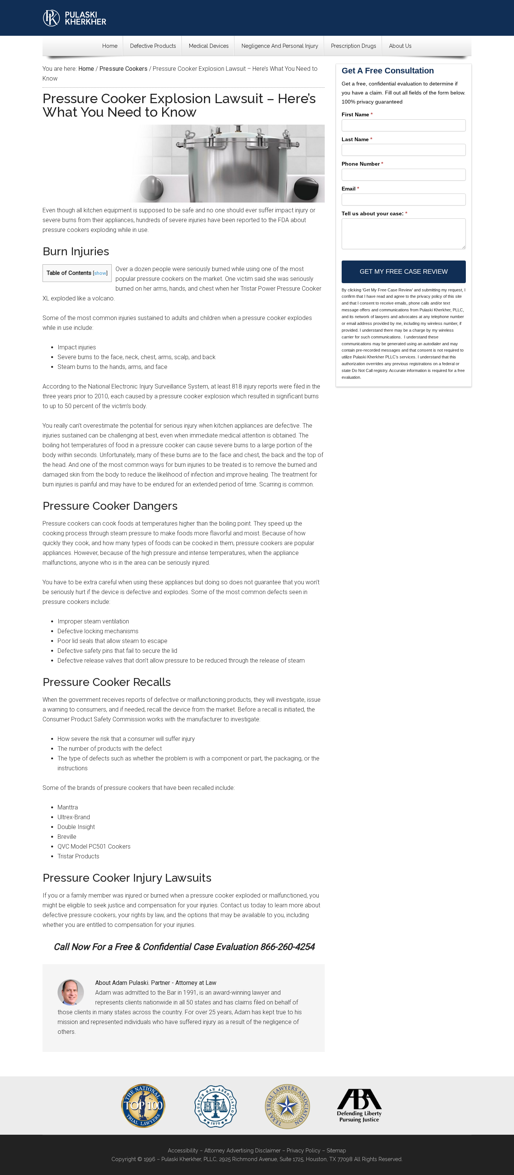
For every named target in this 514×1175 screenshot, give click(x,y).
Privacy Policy (304, 1151)
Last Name (357, 139)
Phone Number (362, 164)
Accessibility (183, 1151)
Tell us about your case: (374, 213)
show (100, 273)
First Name (357, 114)
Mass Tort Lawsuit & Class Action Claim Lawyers (75, 18)
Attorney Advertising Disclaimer (242, 1151)
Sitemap (336, 1151)
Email (350, 189)
